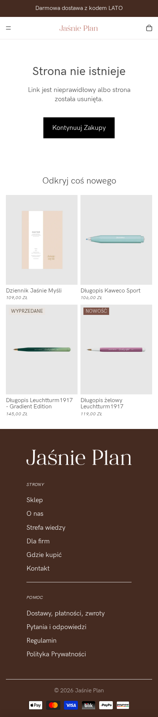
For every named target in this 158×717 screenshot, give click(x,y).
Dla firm (38, 541)
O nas (34, 514)
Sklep (34, 500)
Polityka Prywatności (56, 654)
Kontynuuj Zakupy (79, 128)
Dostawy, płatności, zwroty (65, 613)
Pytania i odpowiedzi (56, 627)
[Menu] (8, 27)
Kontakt (38, 568)
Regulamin (41, 641)
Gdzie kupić (44, 555)
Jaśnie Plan (89, 690)
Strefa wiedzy (45, 528)
